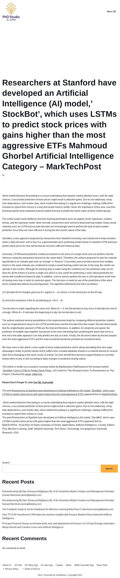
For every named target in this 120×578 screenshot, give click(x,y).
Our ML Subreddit (43, 382)
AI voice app (47, 565)
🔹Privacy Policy (10, 569)
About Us (6, 565)
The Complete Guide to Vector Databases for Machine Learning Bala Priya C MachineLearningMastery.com (57, 509)
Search (6, 462)
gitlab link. (37, 374)
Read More (24, 425)
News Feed (102, 565)
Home (68, 565)
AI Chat (18, 565)
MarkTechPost (109, 394)
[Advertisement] (60, 46)
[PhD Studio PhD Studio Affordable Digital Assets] (11, 11)
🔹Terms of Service (31, 569)
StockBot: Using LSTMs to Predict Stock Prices (27, 370)
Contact (59, 565)
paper (28, 374)
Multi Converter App (84, 565)
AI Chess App (31, 565)
